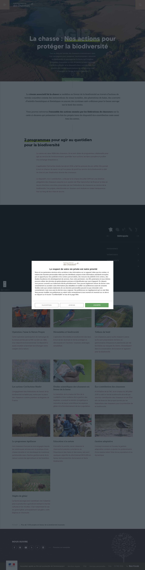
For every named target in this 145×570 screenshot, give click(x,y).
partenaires (47, 272)
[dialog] (72, 285)
